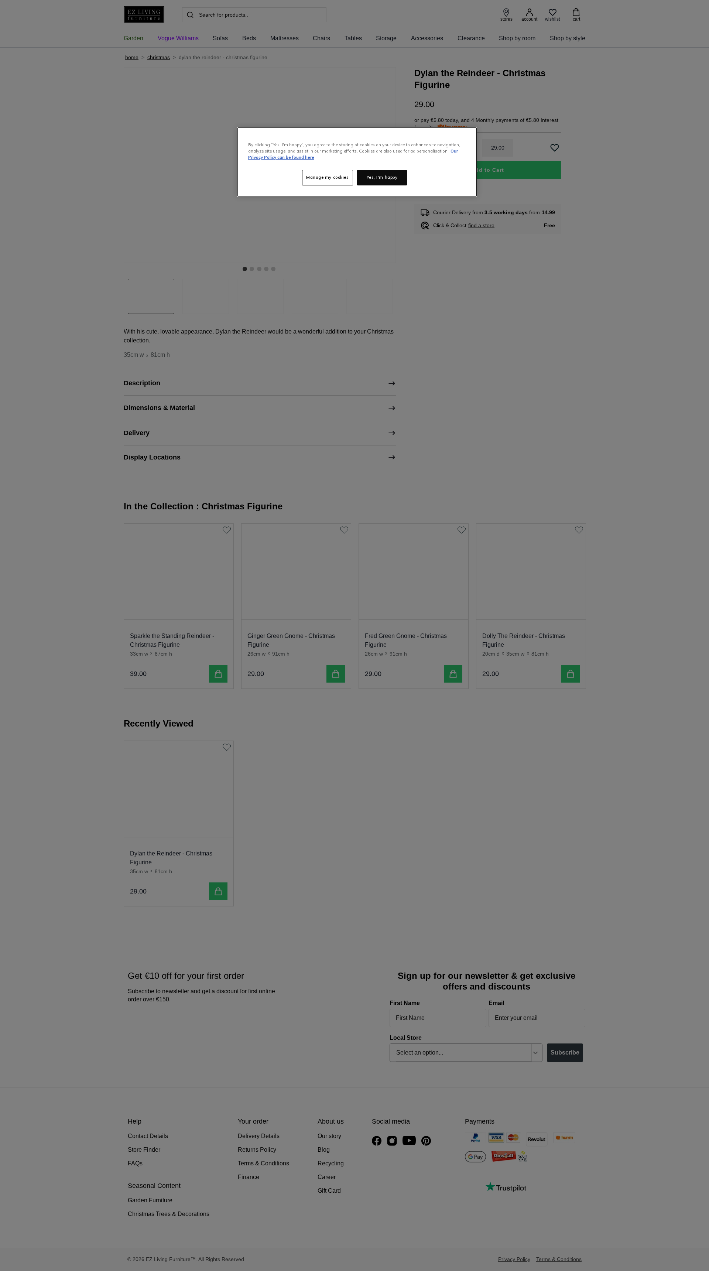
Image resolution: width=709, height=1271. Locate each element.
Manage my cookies (327, 177)
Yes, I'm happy (382, 177)
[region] (357, 162)
